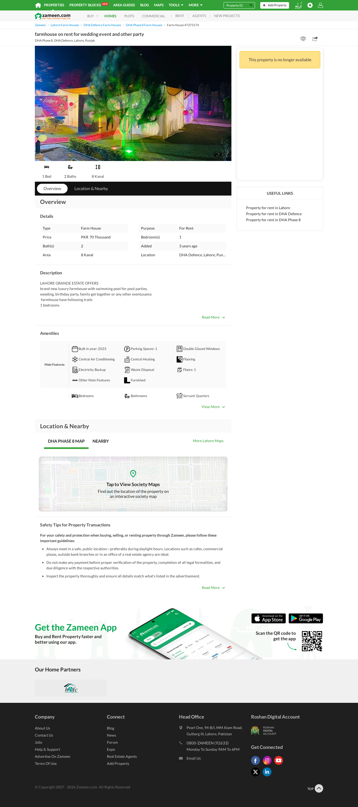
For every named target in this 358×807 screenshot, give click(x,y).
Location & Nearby (91, 188)
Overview (52, 188)
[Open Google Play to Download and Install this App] (306, 622)
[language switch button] (298, 5)
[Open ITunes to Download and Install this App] (270, 622)
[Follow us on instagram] (268, 765)
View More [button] (211, 406)
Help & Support (47, 749)
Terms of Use (46, 763)
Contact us (44, 735)
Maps (159, 5)
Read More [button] (211, 317)
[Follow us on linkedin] (268, 776)
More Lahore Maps (208, 440)
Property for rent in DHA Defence (274, 214)
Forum (112, 742)
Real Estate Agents (122, 756)
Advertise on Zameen (52, 756)
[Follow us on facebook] (257, 765)
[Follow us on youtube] (280, 765)
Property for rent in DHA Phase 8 (273, 220)
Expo (111, 749)
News (111, 735)
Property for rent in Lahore (268, 207)
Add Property (118, 763)
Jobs (38, 742)
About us (42, 728)
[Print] (303, 38)
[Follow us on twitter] (257, 776)
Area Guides (124, 5)
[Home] (38, 5)
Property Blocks (88, 5)
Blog (144, 5)
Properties (54, 5)
